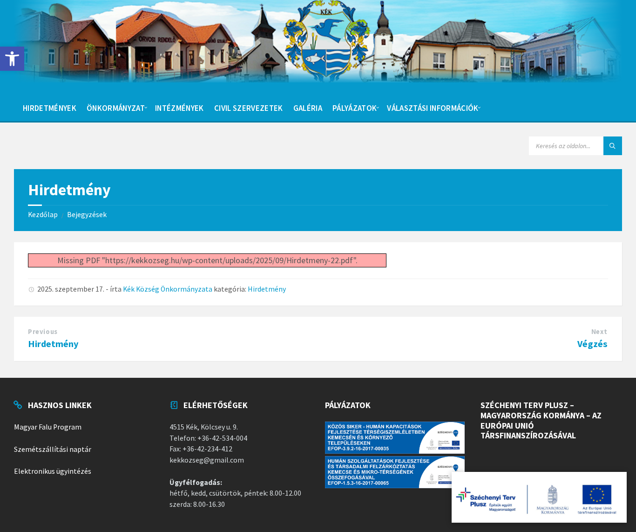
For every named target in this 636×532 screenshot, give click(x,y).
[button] (12, 59)
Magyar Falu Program (47, 427)
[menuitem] (50, 107)
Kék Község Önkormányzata (167, 289)
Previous (43, 331)
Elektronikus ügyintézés (52, 471)
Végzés (592, 344)
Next (599, 331)
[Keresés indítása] (612, 145)
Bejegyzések (87, 214)
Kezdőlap (43, 214)
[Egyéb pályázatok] (539, 497)
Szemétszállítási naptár (52, 449)
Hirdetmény (267, 289)
